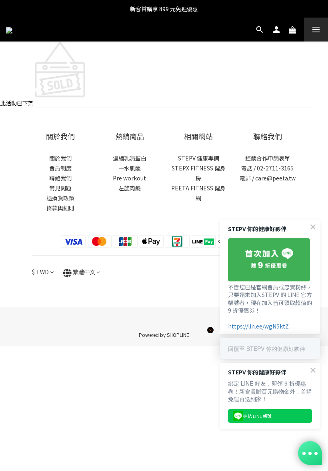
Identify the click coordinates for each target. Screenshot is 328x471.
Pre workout (129, 178)
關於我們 (60, 158)
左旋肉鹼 (129, 188)
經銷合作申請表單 (267, 158)
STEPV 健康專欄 (198, 158)
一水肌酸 (129, 168)
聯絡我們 (60, 178)
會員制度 (60, 168)
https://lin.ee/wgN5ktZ (258, 326)
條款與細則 (60, 208)
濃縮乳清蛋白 (129, 158)
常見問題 (60, 188)
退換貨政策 (60, 198)
